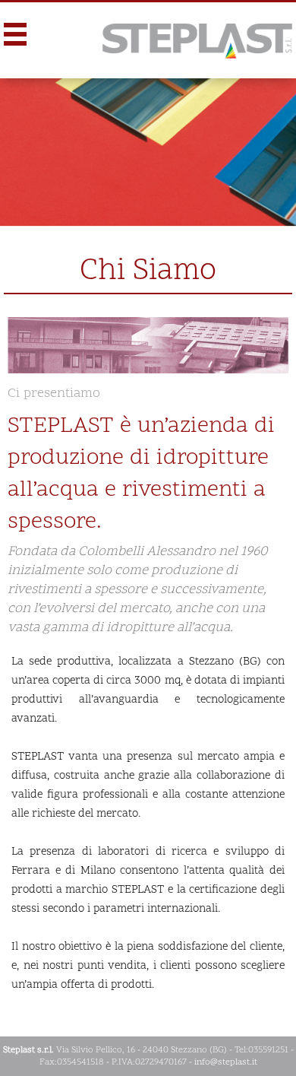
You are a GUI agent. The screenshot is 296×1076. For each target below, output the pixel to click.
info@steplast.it (225, 1062)
